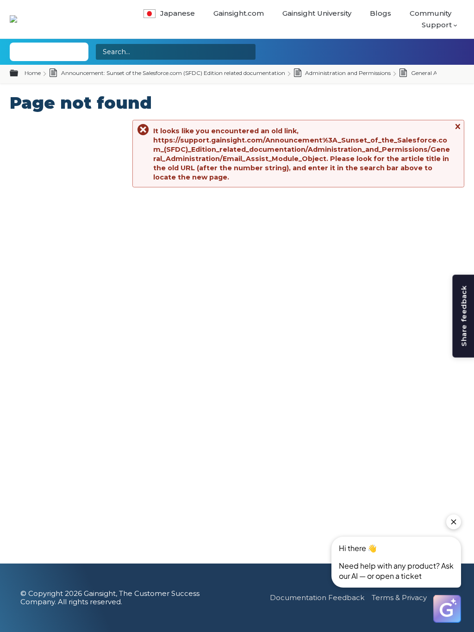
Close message (457, 130)
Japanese (177, 13)
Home (33, 72)
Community (430, 13)
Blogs (380, 13)
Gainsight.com (238, 13)
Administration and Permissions (347, 72)
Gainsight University (316, 13)
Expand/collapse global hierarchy (19, 73)
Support (437, 24)
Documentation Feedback (317, 597)
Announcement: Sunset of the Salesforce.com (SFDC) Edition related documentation (172, 72)
